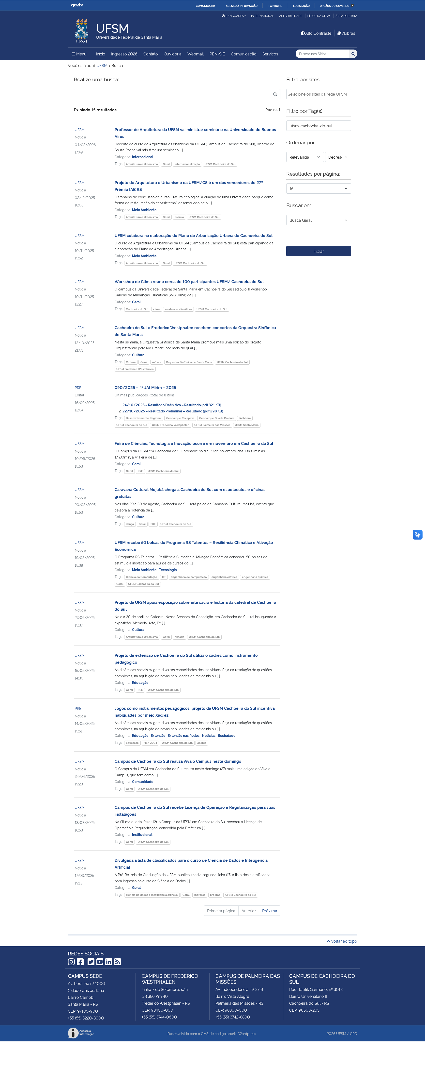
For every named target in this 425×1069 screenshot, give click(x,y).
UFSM (80, 129)
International (262, 16)
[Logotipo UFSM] (82, 30)
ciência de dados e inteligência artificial (152, 895)
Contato (150, 53)
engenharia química (255, 577)
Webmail (195, 53)
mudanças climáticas (178, 309)
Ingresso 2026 (124, 53)
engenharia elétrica (224, 577)
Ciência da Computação (141, 577)
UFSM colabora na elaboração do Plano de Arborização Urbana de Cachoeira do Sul (194, 235)
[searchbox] (319, 93)
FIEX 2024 (150, 743)
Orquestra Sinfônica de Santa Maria (189, 362)
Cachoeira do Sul (137, 309)
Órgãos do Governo (334, 6)
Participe (275, 6)
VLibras (348, 33)
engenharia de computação (189, 577)
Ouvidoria (173, 53)
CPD (353, 1033)
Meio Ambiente (144, 209)
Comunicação (244, 53)
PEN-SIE (217, 53)
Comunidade (142, 781)
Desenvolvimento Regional (143, 418)
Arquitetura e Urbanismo (142, 164)
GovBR (77, 5)
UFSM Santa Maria (246, 425)
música (156, 362)
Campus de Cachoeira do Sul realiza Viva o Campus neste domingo (178, 761)
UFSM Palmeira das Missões (212, 425)
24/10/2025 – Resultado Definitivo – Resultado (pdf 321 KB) (171, 404)
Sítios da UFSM (318, 16)
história (179, 637)
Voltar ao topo (343, 941)
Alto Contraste (318, 33)
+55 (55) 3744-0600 (159, 1016)
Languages (235, 16)
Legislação (301, 6)
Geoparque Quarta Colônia (216, 418)
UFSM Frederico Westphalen (135, 369)
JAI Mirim (245, 418)
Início (100, 53)
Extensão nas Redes (184, 735)
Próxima (269, 910)
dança (130, 524)
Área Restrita (346, 16)
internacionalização (187, 164)
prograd (215, 895)
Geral (166, 164)
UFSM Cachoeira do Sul (220, 164)
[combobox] (318, 94)
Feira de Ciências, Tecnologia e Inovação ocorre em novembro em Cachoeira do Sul (194, 443)
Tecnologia (168, 569)
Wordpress (247, 1033)
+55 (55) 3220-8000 (86, 1017)
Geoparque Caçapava (180, 418)
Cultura (138, 354)
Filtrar (319, 251)
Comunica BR (205, 6)
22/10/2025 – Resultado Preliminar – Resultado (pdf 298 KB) (172, 410)
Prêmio (179, 217)
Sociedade (226, 735)
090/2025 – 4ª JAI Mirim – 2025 (145, 387)
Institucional (142, 834)
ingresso (199, 895)
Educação (140, 682)
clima (156, 309)
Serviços (270, 53)
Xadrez (201, 743)
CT (164, 577)
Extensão (158, 735)
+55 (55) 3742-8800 (232, 1016)
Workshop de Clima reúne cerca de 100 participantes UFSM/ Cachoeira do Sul (189, 281)
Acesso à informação (242, 6)
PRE (78, 387)
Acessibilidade (290, 16)
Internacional (142, 156)
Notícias (209, 735)
